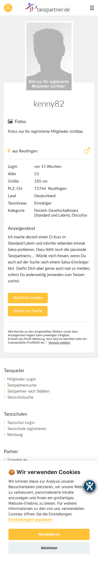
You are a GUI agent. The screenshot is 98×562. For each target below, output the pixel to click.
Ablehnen (49, 548)
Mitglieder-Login (21, 379)
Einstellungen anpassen (30, 519)
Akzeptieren (49, 534)
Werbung (15, 435)
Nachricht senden (28, 298)
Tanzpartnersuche (22, 385)
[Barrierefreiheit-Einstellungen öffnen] (89, 486)
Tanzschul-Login (20, 423)
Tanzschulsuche (20, 397)
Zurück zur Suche (27, 311)
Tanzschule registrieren (26, 429)
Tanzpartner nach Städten (28, 391)
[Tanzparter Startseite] (47, 12)
